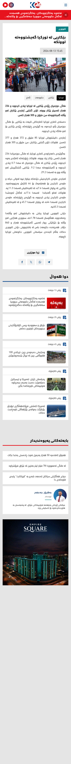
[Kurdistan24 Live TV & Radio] (5, 5)
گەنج (28, 98)
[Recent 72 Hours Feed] (11, 5)
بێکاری (51, 98)
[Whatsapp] (40, 262)
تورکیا (61, 98)
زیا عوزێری (33, 252)
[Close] (65, 15)
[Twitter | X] (31, 262)
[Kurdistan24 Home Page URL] (35, 5)
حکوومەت (39, 98)
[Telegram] (49, 262)
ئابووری (62, 29)
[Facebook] (22, 262)
